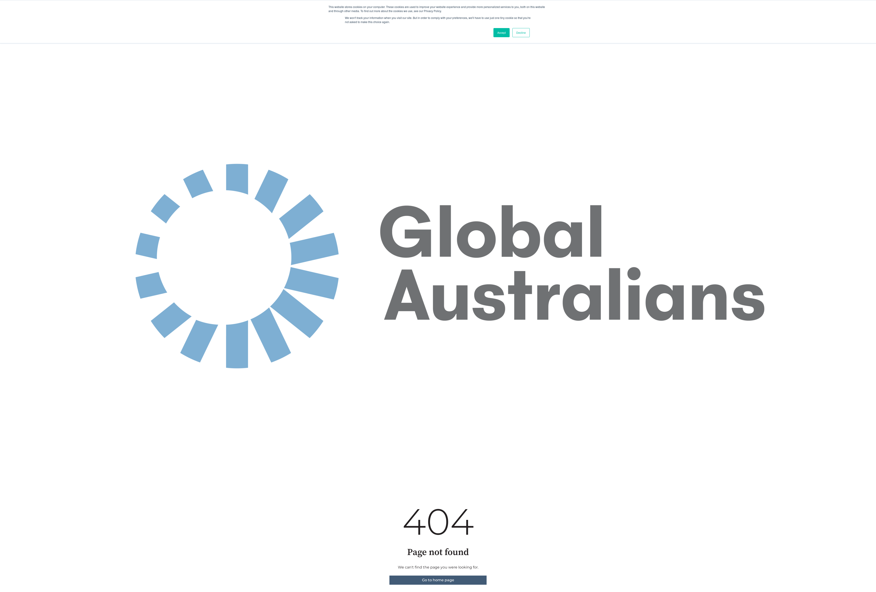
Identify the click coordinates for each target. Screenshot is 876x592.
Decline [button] (521, 32)
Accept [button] (501, 32)
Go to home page (438, 580)
